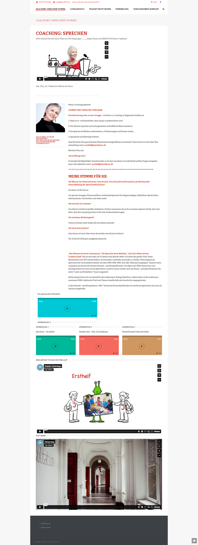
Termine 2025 (122, 9)
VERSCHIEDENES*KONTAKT (146, 9)
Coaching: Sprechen (61, 33)
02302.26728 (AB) (45, 2)
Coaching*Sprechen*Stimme (50, 9)
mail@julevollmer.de (63, 2)
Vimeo (70, 86)
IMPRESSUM (46, 524)
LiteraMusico (77, 9)
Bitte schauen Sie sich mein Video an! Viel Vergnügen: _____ (61, 39)
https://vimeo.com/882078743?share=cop (104, 39)
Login (155, 2)
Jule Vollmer (59, 86)
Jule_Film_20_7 (42, 86)
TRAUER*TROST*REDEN (100, 9)
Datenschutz (46, 527)
